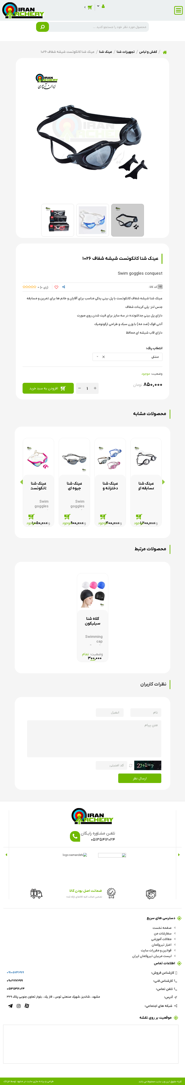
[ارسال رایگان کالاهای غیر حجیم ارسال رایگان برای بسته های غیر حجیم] (35, 893)
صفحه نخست (162, 927)
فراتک (6, 1081)
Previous (179, 854)
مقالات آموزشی (161, 939)
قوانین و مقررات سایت (156, 950)
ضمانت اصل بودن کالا (85, 890)
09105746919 (15, 972)
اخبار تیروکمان (162, 944)
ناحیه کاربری (101, 5)
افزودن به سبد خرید (43, 388)
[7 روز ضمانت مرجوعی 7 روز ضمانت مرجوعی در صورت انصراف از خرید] (149, 893)
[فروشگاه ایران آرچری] (23, 10)
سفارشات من (163, 933)
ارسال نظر (140, 778)
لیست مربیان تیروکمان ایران (152, 956)
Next (6, 854)
